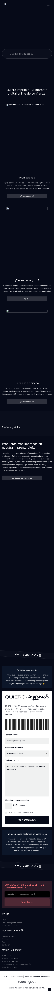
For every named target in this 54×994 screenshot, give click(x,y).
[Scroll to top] (49, 989)
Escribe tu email (11, 735)
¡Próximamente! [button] (27, 196)
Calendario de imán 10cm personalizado (26, 572)
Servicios (5, 939)
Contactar (6, 945)
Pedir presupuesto (9, 926)
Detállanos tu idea (12, 760)
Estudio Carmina (38, 988)
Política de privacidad (10, 958)
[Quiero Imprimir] (6, 4)
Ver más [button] (27, 299)
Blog (3, 942)
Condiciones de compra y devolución (16, 964)
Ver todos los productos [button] (22, 478)
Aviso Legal (6, 956)
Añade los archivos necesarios (17, 800)
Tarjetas (10, 521)
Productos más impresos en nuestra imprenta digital (22, 445)
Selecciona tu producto (14, 747)
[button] (48, 5)
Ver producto (22, 527)
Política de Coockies (10, 961)
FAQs (4, 920)
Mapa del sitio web (9, 967)
